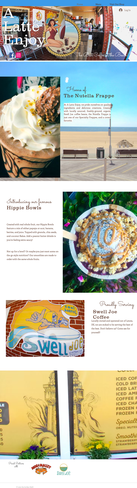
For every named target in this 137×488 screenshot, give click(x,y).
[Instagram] (18, 55)
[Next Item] (132, 30)
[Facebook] (12, 55)
